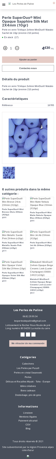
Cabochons (28, 364)
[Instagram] (28, 334)
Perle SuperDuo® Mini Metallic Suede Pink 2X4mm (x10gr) (13, 245)
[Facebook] (23, 334)
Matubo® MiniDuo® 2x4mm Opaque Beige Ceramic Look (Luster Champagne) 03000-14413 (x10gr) (41, 284)
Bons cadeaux (28, 390)
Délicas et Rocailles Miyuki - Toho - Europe (28, 381)
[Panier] (52, 4)
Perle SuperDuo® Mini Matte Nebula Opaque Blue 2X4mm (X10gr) (41, 215)
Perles (28, 377)
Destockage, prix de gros (28, 395)
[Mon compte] (48, 5)
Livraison (28, 413)
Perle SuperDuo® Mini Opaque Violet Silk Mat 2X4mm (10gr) (13, 275)
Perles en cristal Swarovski (28, 373)
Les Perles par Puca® (28, 368)
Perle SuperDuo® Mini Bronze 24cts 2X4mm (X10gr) (13, 212)
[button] (43, 4)
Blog (28, 428)
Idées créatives (28, 386)
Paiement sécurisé (28, 421)
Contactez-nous (28, 68)
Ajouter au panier (28, 59)
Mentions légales (28, 417)
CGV (28, 424)
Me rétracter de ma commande (28, 343)
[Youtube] (33, 334)
